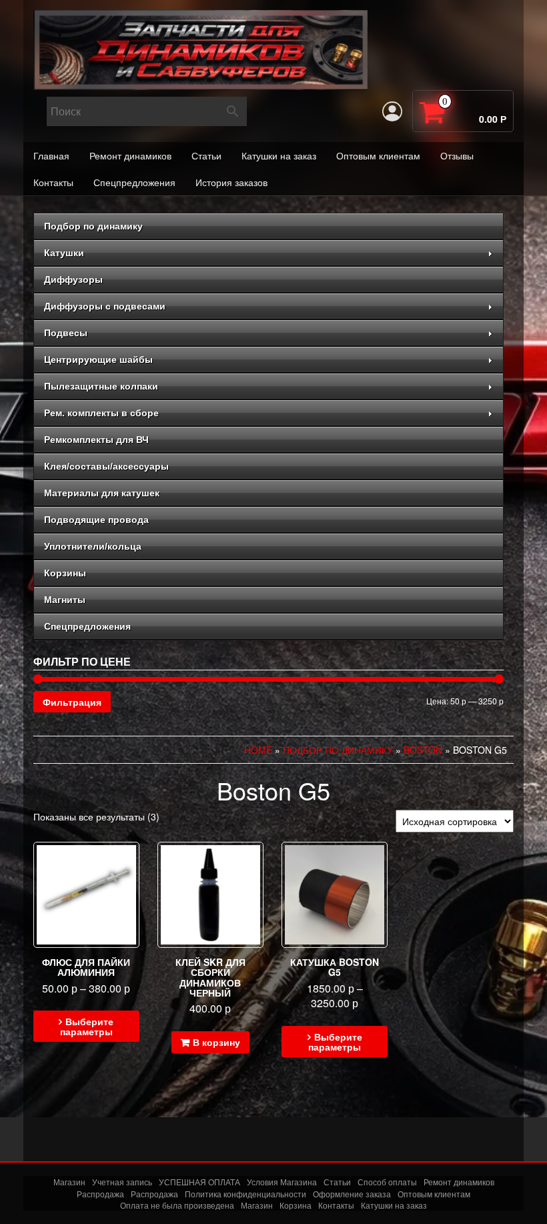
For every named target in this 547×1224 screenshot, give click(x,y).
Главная (51, 155)
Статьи (206, 155)
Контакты (53, 182)
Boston (423, 749)
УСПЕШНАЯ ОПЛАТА (199, 1181)
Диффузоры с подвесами (104, 306)
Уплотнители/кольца (92, 546)
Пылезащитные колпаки (101, 386)
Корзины (65, 573)
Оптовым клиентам (378, 155)
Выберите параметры (87, 1026)
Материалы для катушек (101, 493)
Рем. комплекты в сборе (101, 413)
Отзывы (457, 155)
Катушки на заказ (278, 155)
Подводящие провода (96, 519)
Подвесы (65, 333)
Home (258, 749)
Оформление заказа (352, 1193)
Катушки (64, 252)
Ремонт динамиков (130, 155)
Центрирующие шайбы (98, 359)
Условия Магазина (282, 1181)
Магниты (64, 599)
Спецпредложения (134, 182)
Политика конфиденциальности (245, 1193)
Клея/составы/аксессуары (106, 466)
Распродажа (100, 1193)
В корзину (216, 1042)
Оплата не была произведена (177, 1205)
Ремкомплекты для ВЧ (96, 439)
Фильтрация (72, 701)
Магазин (69, 1181)
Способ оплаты (387, 1181)
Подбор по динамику (93, 226)
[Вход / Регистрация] (392, 111)
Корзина (296, 1205)
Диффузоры (73, 279)
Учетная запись (122, 1181)
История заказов (231, 182)
